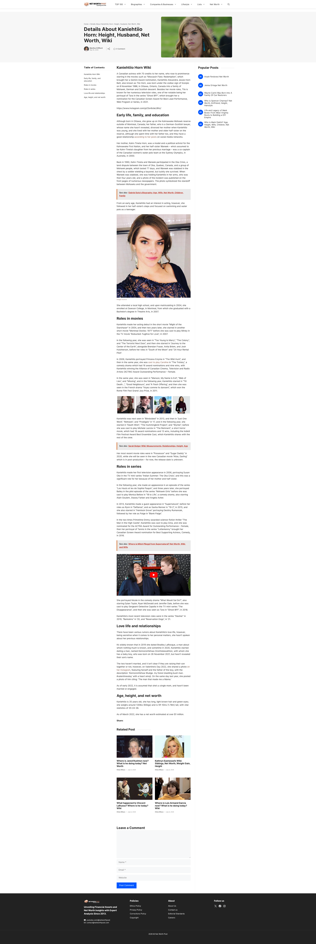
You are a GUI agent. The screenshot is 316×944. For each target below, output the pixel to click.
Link (115, 49)
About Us (172, 906)
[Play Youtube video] (154, 575)
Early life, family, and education (92, 79)
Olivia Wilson (121, 770)
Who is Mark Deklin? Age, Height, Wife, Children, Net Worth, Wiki (216, 124)
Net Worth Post (161, 934)
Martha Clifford (96, 48)
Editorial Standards (176, 913)
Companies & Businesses (161, 4)
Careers (171, 917)
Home (86, 24)
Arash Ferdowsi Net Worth (216, 76)
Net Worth (214, 4)
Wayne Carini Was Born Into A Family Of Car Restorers (218, 94)
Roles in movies (90, 85)
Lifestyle (185, 4)
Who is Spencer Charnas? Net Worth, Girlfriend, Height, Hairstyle (218, 103)
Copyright (134, 917)
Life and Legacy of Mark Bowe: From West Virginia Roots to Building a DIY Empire (216, 114)
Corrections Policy (138, 913)
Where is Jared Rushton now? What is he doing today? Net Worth (133, 763)
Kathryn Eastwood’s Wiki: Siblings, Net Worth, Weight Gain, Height (172, 763)
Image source (122, 299)
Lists (199, 4)
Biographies (136, 4)
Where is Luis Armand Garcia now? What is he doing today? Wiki (171, 806)
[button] (228, 4)
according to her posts (145, 137)
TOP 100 (119, 4)
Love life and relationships (94, 93)
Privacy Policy (136, 910)
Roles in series (89, 89)
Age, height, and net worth (94, 97)
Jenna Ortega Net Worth (215, 85)
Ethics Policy (135, 906)
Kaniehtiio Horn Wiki (92, 74)
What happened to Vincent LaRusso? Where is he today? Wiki (132, 806)
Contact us (173, 910)
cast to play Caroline (158, 362)
